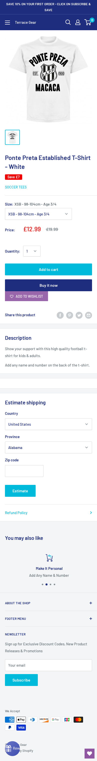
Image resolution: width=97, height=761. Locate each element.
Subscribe (21, 680)
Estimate (20, 490)
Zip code (12, 460)
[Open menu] (7, 23)
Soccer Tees (16, 187)
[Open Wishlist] (90, 754)
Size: (30, 204)
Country (11, 413)
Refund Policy (16, 512)
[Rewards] (12, 748)
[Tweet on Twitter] (79, 314)
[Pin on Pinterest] (69, 314)
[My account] (77, 22)
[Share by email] (88, 314)
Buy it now (49, 285)
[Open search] (68, 22)
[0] (88, 22)
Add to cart (48, 269)
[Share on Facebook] (60, 314)
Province (12, 436)
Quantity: (12, 251)
